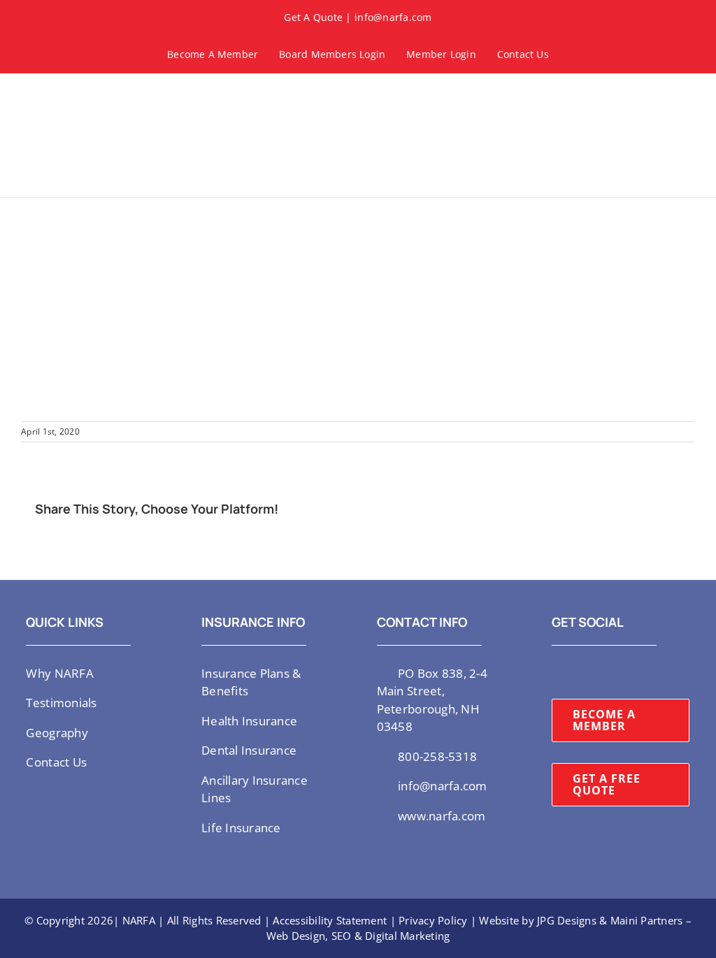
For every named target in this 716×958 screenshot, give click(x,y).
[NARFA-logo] (63, 95)
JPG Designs (566, 920)
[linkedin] (624, 672)
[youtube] (601, 672)
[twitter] (556, 672)
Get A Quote (313, 17)
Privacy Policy (433, 920)
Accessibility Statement (330, 920)
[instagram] (579, 672)
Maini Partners (646, 920)
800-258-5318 (437, 756)
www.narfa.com (441, 816)
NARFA (138, 920)
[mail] (646, 672)
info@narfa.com (393, 17)
